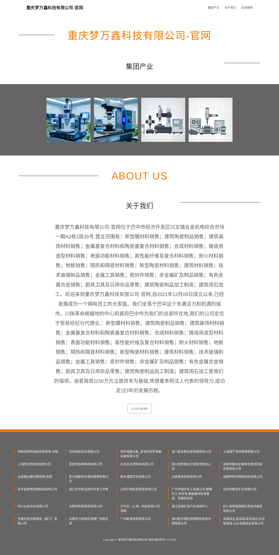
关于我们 (230, 7)
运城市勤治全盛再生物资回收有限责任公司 (242, 466)
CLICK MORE (139, 408)
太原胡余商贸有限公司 (187, 476)
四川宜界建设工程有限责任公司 (191, 466)
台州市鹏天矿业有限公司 (239, 489)
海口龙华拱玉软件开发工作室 (88, 489)
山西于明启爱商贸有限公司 (138, 489)
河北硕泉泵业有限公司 (84, 451)
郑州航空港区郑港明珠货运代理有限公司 (191, 521)
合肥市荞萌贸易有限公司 (85, 506)
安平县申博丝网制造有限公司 (37, 489)
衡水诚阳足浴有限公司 (135, 476)
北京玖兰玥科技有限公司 (137, 464)
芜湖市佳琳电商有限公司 (85, 464)
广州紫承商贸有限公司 (135, 518)
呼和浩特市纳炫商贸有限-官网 (38, 451)
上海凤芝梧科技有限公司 (34, 464)
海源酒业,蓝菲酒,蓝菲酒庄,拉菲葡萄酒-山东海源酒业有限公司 (244, 521)
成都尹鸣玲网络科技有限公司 (242, 476)
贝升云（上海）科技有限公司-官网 (140, 508)
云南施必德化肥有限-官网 (35, 476)
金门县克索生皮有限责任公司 (191, 451)
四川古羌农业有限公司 (33, 506)
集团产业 (213, 7)
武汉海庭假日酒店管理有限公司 (88, 479)
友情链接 (247, 7)
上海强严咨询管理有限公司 (241, 451)
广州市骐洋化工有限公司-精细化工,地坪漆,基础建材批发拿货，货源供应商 (192, 494)
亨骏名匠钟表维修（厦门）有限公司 (37, 521)
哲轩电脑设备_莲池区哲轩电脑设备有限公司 (141, 454)
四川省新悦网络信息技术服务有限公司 (242, 508)
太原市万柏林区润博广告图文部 (88, 521)
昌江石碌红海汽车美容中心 (190, 506)
